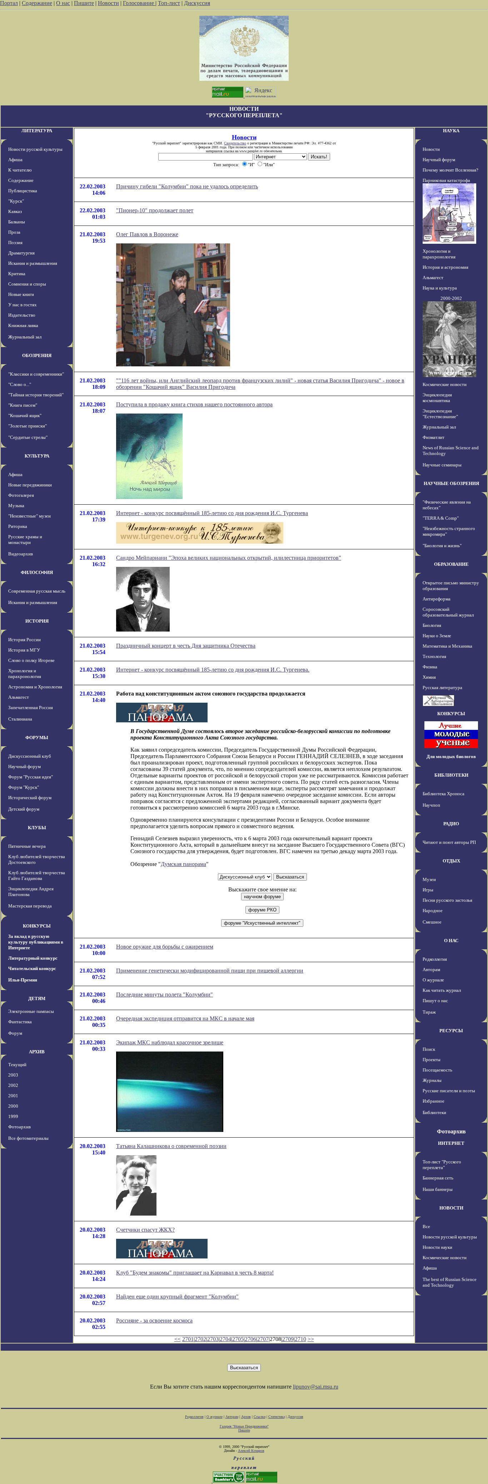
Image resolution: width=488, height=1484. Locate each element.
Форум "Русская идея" (30, 777)
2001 (13, 1095)
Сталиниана (20, 719)
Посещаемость (437, 1070)
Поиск (429, 1049)
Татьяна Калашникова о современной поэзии (171, 1146)
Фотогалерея (21, 495)
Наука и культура (440, 288)
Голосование (139, 3)
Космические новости (445, 384)
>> (311, 1339)
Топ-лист (169, 3)
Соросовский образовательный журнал (448, 612)
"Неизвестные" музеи (29, 516)
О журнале (433, 980)
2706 (250, 1339)
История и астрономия (445, 267)
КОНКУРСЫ (37, 926)
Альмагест (18, 697)
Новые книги (21, 294)
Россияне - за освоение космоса (154, 1320)
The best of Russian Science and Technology (450, 1282)
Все (426, 1226)
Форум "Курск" (23, 787)
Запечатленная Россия (30, 707)
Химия (429, 677)
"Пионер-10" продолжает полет (154, 210)
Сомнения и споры (27, 284)
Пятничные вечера (27, 846)
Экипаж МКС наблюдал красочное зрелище (169, 1042)
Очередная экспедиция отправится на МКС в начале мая (185, 1018)
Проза (14, 232)
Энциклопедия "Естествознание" (440, 413)
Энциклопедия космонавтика (437, 397)
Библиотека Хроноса (443, 793)
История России (24, 639)
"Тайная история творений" (36, 394)
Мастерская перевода (30, 906)
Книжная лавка (23, 325)
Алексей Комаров (251, 1451)
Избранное (433, 1101)
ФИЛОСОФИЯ (37, 572)
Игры (428, 889)
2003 (13, 1075)
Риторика (17, 526)
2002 (13, 1085)
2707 (263, 1339)
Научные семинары (442, 465)
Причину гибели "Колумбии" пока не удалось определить (187, 186)
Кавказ (15, 211)
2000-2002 (451, 298)
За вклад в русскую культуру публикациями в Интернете (35, 942)
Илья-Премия (22, 980)
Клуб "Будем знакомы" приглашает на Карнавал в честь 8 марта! (195, 1273)
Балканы (16, 221)
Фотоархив (19, 1126)
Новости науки (437, 1247)
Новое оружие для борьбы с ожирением (164, 947)
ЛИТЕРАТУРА (36, 130)
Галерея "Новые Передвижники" (244, 1426)
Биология (432, 625)
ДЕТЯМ (36, 998)
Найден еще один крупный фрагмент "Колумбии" (177, 1296)
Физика (430, 666)
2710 (300, 1339)
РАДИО (451, 823)
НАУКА (451, 130)
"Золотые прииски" (27, 426)
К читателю (20, 170)
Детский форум (23, 809)
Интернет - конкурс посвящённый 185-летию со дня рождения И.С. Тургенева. (212, 670)
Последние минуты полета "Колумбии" (164, 994)
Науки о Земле (437, 635)
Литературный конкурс (33, 958)
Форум (15, 1033)
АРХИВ (37, 1051)
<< (177, 1339)
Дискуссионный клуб (29, 756)
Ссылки (259, 1417)
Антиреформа (436, 599)
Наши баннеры (438, 1189)
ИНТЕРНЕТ (451, 1143)
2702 (200, 1339)
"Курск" (16, 201)
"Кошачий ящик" (24, 415)
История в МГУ (24, 650)
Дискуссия (197, 3)
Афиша (15, 159)
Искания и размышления (32, 263)
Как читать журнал (442, 990)
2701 (188, 1339)
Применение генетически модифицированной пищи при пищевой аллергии (209, 971)
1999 (13, 1116)
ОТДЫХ (451, 861)
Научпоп (431, 805)
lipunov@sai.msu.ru (315, 1387)
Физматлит (433, 437)
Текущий (17, 1064)
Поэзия (15, 242)
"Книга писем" (22, 405)
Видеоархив (20, 553)
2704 (225, 1339)
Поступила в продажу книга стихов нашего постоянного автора (194, 404)
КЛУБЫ (37, 827)
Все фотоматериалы (28, 1138)
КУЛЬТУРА (37, 456)
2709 (288, 1339)
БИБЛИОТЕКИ (451, 775)
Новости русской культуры (35, 149)
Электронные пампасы (31, 1011)
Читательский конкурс (32, 968)
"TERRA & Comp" (441, 518)
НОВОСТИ (451, 1208)
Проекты (431, 1059)
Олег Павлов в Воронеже (147, 234)
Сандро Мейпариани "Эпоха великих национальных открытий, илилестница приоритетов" (228, 558)
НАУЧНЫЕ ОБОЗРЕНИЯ (451, 483)
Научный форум (24, 766)
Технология (434, 656)
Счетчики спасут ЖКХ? (145, 1230)
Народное (433, 910)
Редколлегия (435, 959)
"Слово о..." (19, 384)
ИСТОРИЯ (37, 621)
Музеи (429, 879)
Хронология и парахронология (24, 673)
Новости (108, 3)
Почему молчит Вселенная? (450, 170)
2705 (238, 1339)
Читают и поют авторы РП (449, 842)
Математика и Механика (447, 646)
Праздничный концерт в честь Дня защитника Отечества (185, 646)
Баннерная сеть (438, 1178)
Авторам (431, 969)
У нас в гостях (22, 304)
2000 (13, 1106)
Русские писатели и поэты (449, 1090)
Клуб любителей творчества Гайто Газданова (36, 875)
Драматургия (21, 253)
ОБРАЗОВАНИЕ (451, 564)
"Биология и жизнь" (442, 545)
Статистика (276, 1417)
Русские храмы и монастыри (25, 539)
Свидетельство (235, 143)
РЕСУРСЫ (451, 1030)
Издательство (21, 315)
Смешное (432, 922)
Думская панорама (183, 864)
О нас (63, 3)
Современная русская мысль (36, 591)
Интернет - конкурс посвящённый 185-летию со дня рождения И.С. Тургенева (212, 513)
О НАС (451, 940)
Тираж (429, 1012)
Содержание (37, 3)
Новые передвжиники (30, 485)
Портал (9, 3)
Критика (16, 273)
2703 (213, 1339)
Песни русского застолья (447, 900)
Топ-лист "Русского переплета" (442, 1164)
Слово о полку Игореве (31, 660)
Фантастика (20, 1021)
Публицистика (22, 190)
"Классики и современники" (36, 374)
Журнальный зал (24, 337)
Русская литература (442, 687)
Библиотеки (434, 1112)
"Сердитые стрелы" (28, 437)
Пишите (84, 3)
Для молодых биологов (451, 756)
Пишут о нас (435, 1000)
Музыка (16, 505)
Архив (246, 1417)
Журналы (432, 1080)
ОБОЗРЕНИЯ (36, 355)
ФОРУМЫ (36, 737)
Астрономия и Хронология (35, 686)
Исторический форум (29, 797)
